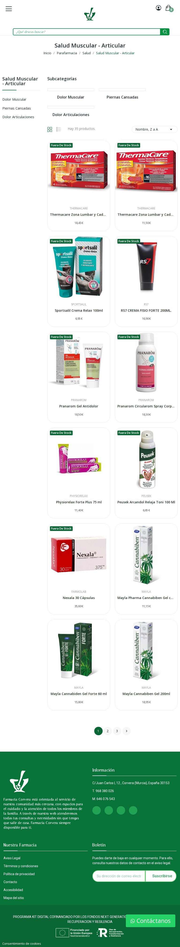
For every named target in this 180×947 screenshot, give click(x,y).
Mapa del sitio (14, 898)
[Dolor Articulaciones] (70, 107)
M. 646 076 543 (103, 799)
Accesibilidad (13, 890)
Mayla (146, 591)
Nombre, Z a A (154, 129)
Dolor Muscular (14, 99)
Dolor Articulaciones (18, 116)
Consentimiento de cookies (21, 943)
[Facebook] (109, 810)
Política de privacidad (19, 874)
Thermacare (79, 208)
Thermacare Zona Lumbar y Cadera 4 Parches (79, 214)
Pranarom (78, 400)
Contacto (10, 882)
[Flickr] (133, 810)
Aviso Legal (12, 858)
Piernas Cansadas (16, 108)
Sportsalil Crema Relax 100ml (79, 310)
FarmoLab (78, 591)
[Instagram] (96, 810)
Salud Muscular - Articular (20, 82)
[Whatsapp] (121, 810)
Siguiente (126, 731)
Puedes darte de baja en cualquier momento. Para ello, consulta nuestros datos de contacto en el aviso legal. (132, 860)
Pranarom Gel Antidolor (78, 406)
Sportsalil (78, 304)
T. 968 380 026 (103, 791)
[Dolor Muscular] (70, 89)
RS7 (146, 304)
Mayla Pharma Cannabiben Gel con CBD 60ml (146, 598)
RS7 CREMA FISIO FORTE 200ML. (146, 310)
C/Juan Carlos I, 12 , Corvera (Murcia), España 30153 (130, 783)
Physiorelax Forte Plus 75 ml (79, 502)
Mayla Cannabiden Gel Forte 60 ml (79, 693)
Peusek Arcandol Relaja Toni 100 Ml (146, 502)
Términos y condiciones (21, 866)
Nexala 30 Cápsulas (79, 598)
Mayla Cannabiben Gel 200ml (146, 693)
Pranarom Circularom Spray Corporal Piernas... (146, 406)
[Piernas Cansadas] (122, 89)
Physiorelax (79, 496)
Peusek (146, 496)
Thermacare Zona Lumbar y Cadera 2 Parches (146, 214)
